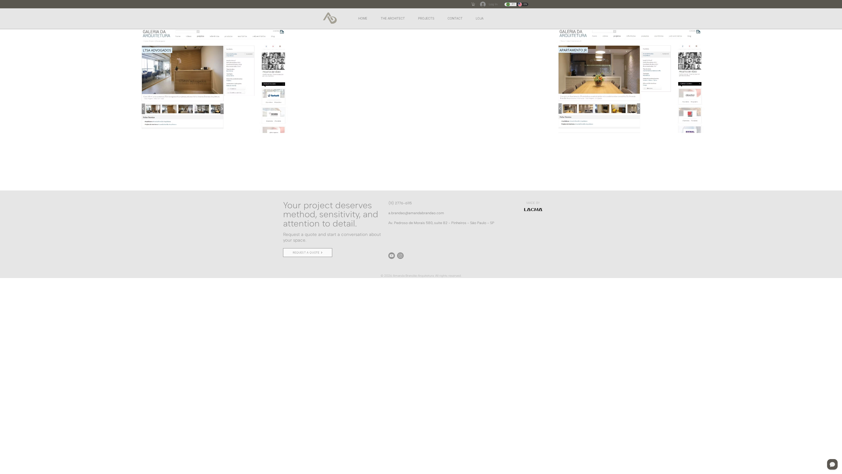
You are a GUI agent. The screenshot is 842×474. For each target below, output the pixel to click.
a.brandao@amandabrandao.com (416, 213)
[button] (473, 4)
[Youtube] (391, 255)
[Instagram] (400, 255)
